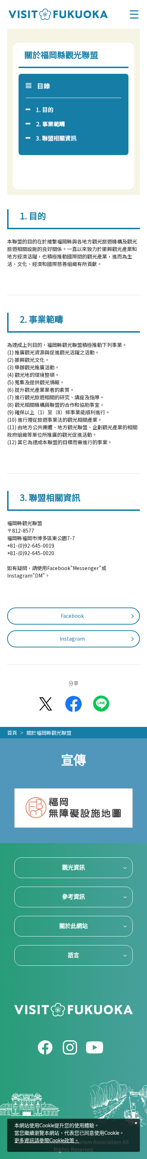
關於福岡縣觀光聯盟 (48, 732)
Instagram (72, 638)
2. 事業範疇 (50, 123)
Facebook (72, 615)
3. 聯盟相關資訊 (56, 138)
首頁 (12, 732)
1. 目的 (45, 109)
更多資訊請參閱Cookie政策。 (46, 1140)
